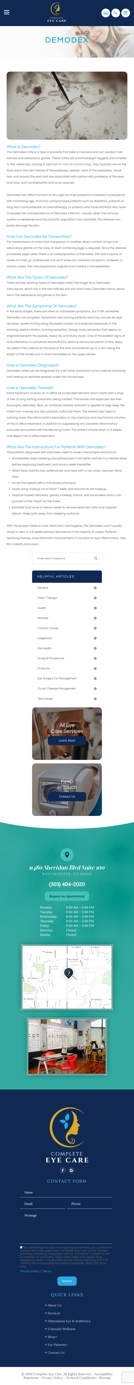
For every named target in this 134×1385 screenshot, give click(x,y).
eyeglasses (45, 638)
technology (45, 698)
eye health (45, 648)
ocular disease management (57, 688)
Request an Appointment (67, 896)
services (43, 618)
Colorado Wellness (61, 1329)
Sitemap (105, 1378)
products (44, 668)
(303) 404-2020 (67, 884)
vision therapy (47, 597)
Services (54, 1313)
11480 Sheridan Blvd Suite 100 (67, 870)
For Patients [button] (57, 1345)
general (43, 587)
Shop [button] (51, 1337)
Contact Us (67, 796)
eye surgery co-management (57, 678)
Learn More (67, 740)
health (42, 608)
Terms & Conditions (80, 1378)
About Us (54, 1305)
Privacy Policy (30, 1271)
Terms (47, 1271)
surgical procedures (51, 658)
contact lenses (48, 628)
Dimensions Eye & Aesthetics (69, 1321)
